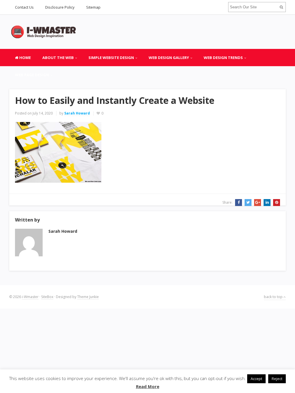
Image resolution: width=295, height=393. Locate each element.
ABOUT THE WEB (58, 57)
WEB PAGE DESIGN (32, 74)
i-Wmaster (30, 296)
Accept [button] (256, 378)
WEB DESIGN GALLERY (169, 57)
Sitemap (93, 7)
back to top (273, 296)
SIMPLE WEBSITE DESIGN (111, 57)
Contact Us (24, 7)
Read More (147, 386)
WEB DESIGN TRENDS (223, 57)
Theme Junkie (88, 296)
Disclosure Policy (60, 7)
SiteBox (47, 296)
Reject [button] (277, 378)
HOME (24, 57)
